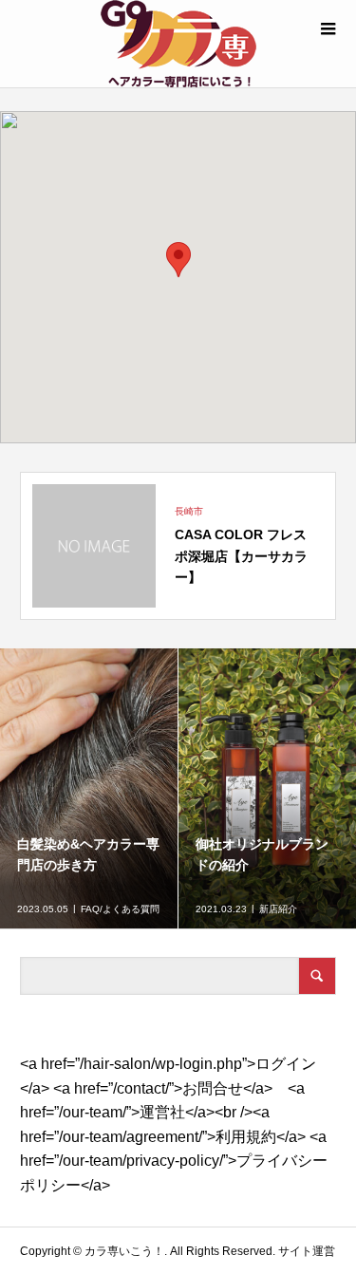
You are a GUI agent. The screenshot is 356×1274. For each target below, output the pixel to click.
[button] (178, 259)
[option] (89, 788)
